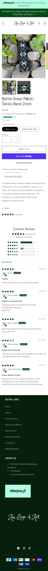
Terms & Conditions (13, 424)
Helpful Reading (12, 449)
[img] (8, 269)
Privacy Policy (11, 418)
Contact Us (10, 443)
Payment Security (12, 436)
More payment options (24, 162)
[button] (3, 23)
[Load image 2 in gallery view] (24, 87)
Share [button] (7, 208)
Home (7, 406)
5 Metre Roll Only (29, 129)
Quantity (5, 135)
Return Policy (11, 430)
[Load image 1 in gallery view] (9, 87)
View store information (13, 176)
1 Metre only (10, 129)
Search (8, 412)
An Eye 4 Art (26, 569)
